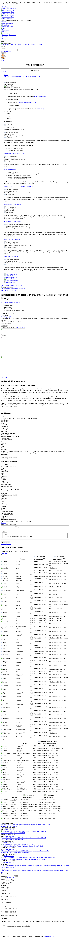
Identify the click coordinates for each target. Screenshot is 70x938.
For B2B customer (12, 870)
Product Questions (6, 544)
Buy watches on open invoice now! (14, 153)
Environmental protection (13, 865)
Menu (2, 60)
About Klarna (60, 870)
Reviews (3, 523)
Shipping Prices (5, 553)
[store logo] (21, 44)
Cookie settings (9, 867)
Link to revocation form (11, 256)
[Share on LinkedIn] (10, 277)
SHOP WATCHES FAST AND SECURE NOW (18, 186)
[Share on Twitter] (9, 279)
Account (3, 72)
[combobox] (9, 50)
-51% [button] (2, 862)
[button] (9, 829)
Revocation (66, 865)
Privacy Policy (21, 327)
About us (3, 865)
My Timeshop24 (23, 870)
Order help (4, 870)
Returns (39, 870)
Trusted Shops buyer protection (27, 102)
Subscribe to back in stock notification (12, 322)
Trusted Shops (40, 109)
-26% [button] (2, 856)
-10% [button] (2, 829)
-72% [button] (2, 849)
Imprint (3, 867)
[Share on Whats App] (11, 280)
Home (6, 75)
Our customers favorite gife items (13, 221)
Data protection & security (40, 865)
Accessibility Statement (55, 865)
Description (4, 377)
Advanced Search (6, 51)
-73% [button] (2, 836)
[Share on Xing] (9, 275)
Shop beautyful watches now (12, 239)
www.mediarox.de (49, 936)
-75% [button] (2, 843)
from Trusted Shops (40, 96)
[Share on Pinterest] (10, 282)
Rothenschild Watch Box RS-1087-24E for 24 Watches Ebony (22, 76)
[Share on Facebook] (10, 274)
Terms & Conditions (27, 865)
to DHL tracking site (10, 169)
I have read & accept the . (14, 327)
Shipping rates (32, 870)
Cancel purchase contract (49, 870)
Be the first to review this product (10, 302)
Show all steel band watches (12, 204)
